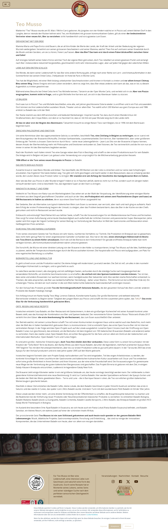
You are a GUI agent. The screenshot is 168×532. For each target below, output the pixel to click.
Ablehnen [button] (128, 526)
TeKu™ (138, 298)
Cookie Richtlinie (92, 515)
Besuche (144, 476)
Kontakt (135, 476)
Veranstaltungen (109, 476)
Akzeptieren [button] (115, 526)
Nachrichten (124, 476)
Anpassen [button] (103, 526)
